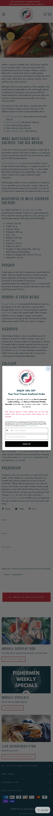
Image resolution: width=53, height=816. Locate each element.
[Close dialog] (48, 369)
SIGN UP (26, 444)
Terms (36, 425)
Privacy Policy (29, 425)
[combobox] (9, 430)
